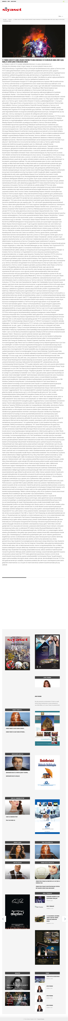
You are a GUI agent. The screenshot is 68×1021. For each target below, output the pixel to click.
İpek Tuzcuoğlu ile (10, 820)
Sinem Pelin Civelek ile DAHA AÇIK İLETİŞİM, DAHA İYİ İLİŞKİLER (45, 873)
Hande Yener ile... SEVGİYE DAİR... (45, 854)
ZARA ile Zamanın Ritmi (11, 817)
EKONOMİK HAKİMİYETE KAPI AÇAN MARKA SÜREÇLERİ (53, 897)
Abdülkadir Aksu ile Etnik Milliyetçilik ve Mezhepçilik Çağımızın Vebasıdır (17, 765)
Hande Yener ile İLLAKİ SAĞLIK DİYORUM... (15, 732)
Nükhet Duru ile (11, 854)
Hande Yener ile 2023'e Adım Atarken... (15, 728)
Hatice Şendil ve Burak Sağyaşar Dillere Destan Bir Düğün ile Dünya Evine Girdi (17, 999)
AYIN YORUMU (38, 696)
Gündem (10, 19)
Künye (9, 1)
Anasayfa (5, 19)
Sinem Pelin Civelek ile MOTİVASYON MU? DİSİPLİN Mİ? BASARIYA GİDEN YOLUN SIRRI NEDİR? (48, 887)
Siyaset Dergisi (40, 1019)
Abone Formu (13, 1)
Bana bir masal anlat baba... (14, 810)
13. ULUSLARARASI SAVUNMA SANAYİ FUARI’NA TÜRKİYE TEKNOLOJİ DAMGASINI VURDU (53, 918)
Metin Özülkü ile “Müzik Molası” (15, 874)
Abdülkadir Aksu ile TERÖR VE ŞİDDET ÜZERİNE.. (17, 772)
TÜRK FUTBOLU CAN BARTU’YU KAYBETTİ (17, 985)
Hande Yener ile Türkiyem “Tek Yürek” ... (17, 722)
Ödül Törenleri (50, 906)
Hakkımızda (4, 1)
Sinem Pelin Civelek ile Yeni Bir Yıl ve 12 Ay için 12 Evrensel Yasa (48, 882)
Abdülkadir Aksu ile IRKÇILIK (13, 776)
